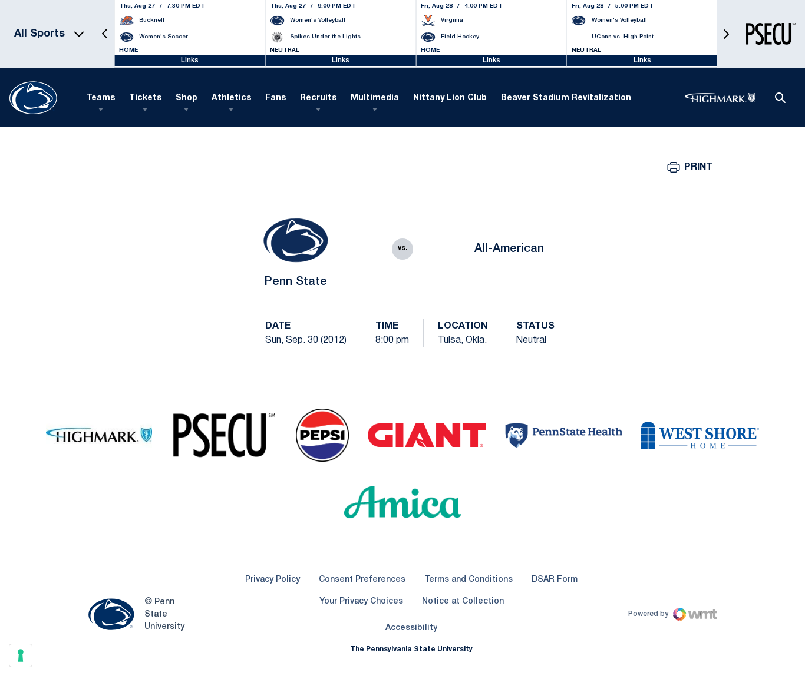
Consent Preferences (362, 580)
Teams (101, 98)
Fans (275, 98)
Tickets (145, 98)
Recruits (318, 98)
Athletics (231, 98)
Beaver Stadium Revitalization (566, 98)
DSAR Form (555, 580)
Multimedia (375, 98)
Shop (186, 98)
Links (190, 60)
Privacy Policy (272, 580)
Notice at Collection (463, 601)
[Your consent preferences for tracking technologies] (20, 655)
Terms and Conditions (468, 580)
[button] (104, 34)
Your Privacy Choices (361, 601)
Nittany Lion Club (450, 98)
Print (698, 167)
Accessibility (411, 628)
